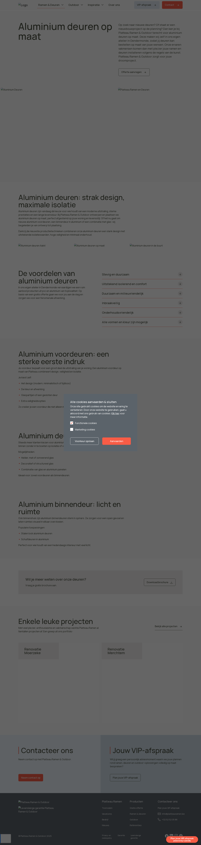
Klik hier (115, 413)
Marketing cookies (85, 429)
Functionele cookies (86, 423)
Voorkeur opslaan (84, 441)
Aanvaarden (116, 441)
